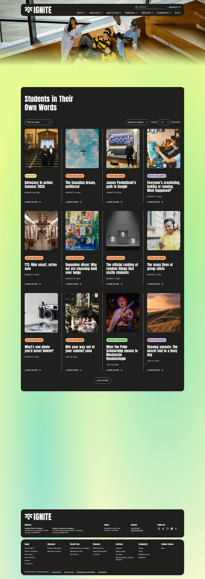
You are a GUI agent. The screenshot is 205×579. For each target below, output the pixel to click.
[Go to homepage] (38, 516)
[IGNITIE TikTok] (163, 528)
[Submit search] (136, 7)
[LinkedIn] (171, 528)
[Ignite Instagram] (159, 528)
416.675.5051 (135, 528)
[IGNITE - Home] (38, 10)
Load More (102, 380)
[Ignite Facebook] (176, 528)
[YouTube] (167, 528)
